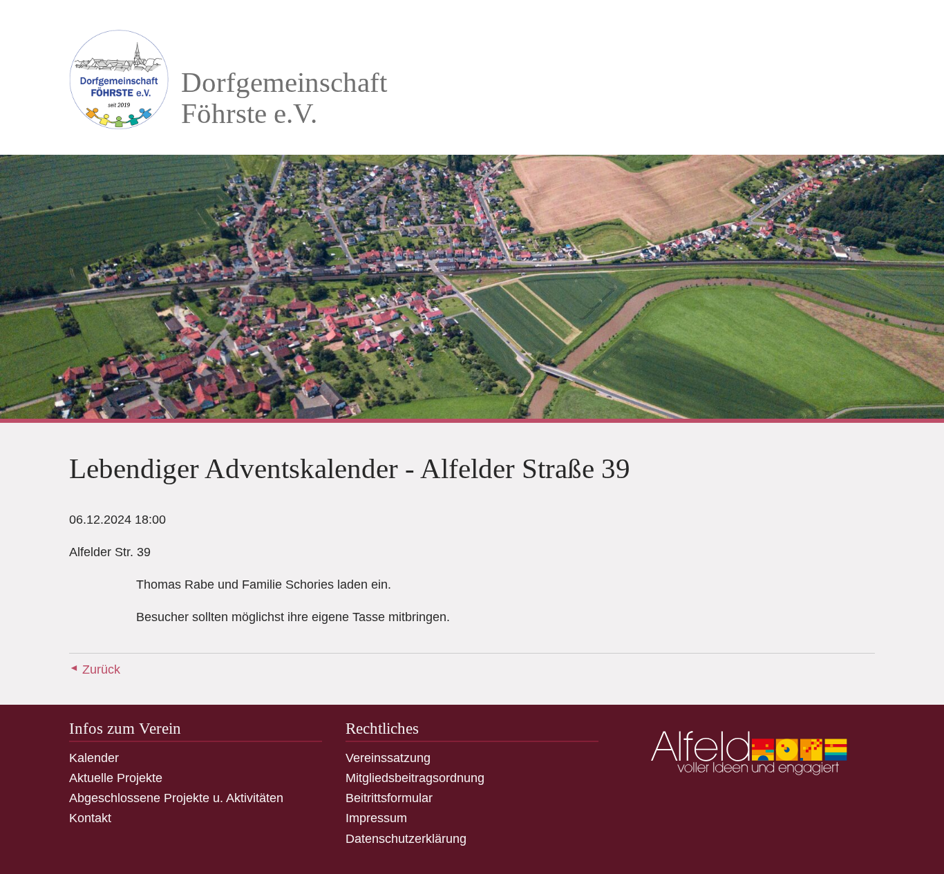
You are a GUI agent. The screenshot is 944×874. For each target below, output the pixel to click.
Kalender (94, 758)
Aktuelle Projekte (115, 778)
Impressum (376, 818)
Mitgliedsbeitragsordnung (415, 778)
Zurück (101, 669)
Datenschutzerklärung (406, 839)
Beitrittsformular (389, 798)
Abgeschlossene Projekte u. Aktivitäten (176, 798)
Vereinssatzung (388, 758)
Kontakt (90, 818)
